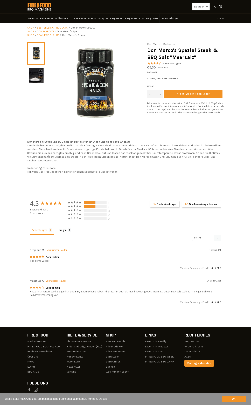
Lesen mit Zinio (154, 351)
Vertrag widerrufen (199, 363)
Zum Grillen (113, 361)
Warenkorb (73, 361)
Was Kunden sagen (117, 371)
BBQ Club (33, 371)
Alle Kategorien (115, 351)
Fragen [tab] (63, 230)
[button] (213, 268)
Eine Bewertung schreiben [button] (203, 204)
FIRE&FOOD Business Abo (43, 346)
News (30, 361)
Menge (150, 86)
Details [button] (103, 398)
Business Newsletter (40, 351)
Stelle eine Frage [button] (166, 204)
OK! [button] (234, 398)
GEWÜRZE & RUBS (48, 35)
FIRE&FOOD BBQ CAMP (159, 361)
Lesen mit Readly (155, 341)
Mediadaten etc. (37, 341)
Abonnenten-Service (79, 341)
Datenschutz (192, 351)
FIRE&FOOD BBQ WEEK (159, 356)
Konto (221, 18)
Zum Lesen (112, 356)
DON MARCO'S (46, 31)
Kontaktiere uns (76, 351)
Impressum (191, 341)
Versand (71, 371)
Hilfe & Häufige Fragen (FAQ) (84, 346)
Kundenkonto (75, 356)
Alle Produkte (114, 346)
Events (31, 366)
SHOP (30, 27)
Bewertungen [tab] (39, 230)
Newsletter (73, 366)
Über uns (32, 356)
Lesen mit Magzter (156, 346)
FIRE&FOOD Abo (116, 341)
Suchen (110, 366)
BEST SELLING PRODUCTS (52, 27)
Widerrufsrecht (193, 346)
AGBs (187, 356)
